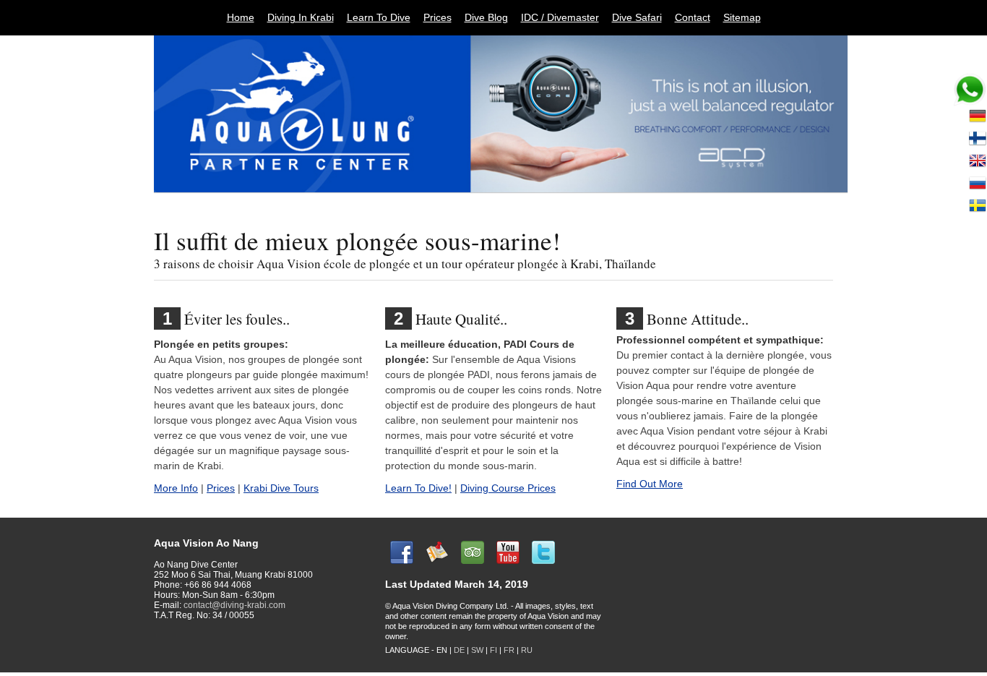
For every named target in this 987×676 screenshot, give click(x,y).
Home (240, 17)
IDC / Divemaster (560, 17)
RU (527, 650)
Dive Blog (486, 17)
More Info (176, 488)
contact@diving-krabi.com (234, 605)
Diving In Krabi (300, 17)
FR (509, 650)
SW (477, 650)
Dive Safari (637, 17)
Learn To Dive (378, 17)
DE (459, 650)
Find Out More (649, 483)
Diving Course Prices (508, 488)
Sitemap (742, 17)
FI (494, 650)
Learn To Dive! (418, 488)
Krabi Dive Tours (281, 488)
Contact (692, 17)
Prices (437, 17)
